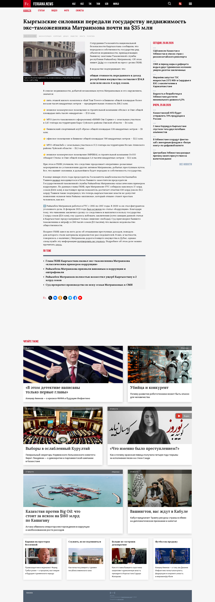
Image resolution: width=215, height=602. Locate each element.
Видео (54, 10)
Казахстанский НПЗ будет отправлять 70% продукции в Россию (169, 115)
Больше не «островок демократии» (123, 543)
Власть (82, 36)
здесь (58, 244)
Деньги (65, 36)
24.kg (101, 62)
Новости (27, 10)
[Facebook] (75, 298)
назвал (56, 180)
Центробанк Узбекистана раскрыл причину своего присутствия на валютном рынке (171, 155)
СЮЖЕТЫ (80, 10)
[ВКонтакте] (55, 298)
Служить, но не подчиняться (84, 541)
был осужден (94, 209)
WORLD (116, 3)
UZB (106, 3)
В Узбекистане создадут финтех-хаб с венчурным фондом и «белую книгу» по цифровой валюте (172, 142)
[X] (50, 298)
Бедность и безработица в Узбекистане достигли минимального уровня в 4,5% (169, 96)
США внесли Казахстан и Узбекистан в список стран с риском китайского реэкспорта (170, 53)
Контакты (29, 592)
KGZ (82, 3)
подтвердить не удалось (91, 241)
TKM (98, 3)
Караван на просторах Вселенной (37, 543)
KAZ (74, 3)
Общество (74, 36)
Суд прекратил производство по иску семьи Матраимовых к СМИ (89, 284)
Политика (91, 36)
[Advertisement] (107, 321)
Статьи (41, 10)
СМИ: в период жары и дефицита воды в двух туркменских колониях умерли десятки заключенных (172, 67)
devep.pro (120, 599)
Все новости (185, 164)
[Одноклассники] (60, 298)
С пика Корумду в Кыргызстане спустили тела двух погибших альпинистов (169, 129)
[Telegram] (70, 298)
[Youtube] (80, 298)
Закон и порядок (45, 36)
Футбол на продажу (166, 541)
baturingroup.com (126, 597)
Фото (66, 10)
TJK (90, 3)
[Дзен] (65, 298)
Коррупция (57, 36)
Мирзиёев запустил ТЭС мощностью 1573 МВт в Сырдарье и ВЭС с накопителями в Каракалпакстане (172, 82)
